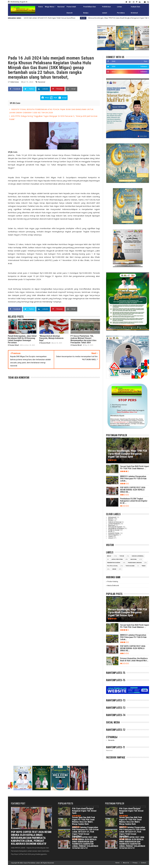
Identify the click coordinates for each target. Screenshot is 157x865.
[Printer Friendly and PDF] (54, 99)
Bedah (32, 18)
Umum (114, 18)
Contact (143, 862)
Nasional (61, 7)
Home (40, 7)
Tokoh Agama (113, 535)
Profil (110, 532)
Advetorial (112, 517)
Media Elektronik (113, 585)
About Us (126, 862)
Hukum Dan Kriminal (135, 10)
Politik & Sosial (113, 530)
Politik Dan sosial (106, 10)
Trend (110, 536)
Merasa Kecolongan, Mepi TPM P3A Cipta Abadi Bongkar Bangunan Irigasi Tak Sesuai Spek (71, 18)
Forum (110, 520)
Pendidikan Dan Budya (89, 10)
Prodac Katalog (112, 581)
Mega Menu (49, 7)
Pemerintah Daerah (71, 10)
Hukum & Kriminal (114, 522)
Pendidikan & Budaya (116, 528)
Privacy (135, 862)
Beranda (111, 740)
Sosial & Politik (113, 533)
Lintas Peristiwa (121, 10)
